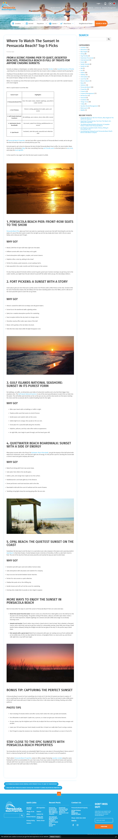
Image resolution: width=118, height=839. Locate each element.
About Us (90, 8)
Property (83, 91)
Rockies (51, 69)
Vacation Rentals (56, 8)
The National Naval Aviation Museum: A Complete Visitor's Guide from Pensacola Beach (95, 125)
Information (84, 77)
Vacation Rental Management (89, 106)
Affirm (28, 814)
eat (68, 148)
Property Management (109, 8)
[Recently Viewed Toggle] (110, 3)
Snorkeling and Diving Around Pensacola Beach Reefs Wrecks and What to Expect (96, 132)
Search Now (101, 23)
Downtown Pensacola (87, 58)
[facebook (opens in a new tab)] (73, 825)
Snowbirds (84, 99)
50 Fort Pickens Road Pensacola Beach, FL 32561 (76, 812)
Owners (39, 811)
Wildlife (83, 110)
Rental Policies (31, 816)
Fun (82, 70)
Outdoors (83, 85)
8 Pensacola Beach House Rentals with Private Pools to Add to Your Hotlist (32, 784)
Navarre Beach (85, 81)
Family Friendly (85, 64)
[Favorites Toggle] (114, 3)
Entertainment (85, 60)
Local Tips (83, 79)
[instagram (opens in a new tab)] (77, 825)
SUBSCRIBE (104, 826)
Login (98, 3)
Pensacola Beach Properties (16, 140)
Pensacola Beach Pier (13, 231)
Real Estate (83, 8)
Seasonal (83, 97)
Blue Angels (84, 51)
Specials (64, 8)
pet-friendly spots (48, 148)
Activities (83, 47)
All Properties (41, 807)
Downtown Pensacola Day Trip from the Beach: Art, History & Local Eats (96, 121)
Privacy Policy (30, 820)
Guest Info (71, 8)
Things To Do (30, 811)
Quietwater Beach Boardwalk (39, 452)
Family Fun (84, 66)
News (82, 83)
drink (71, 148)
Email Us (73, 820)
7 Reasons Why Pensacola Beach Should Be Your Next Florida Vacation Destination (32, 787)
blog (23, 148)
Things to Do (84, 102)
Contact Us (98, 8)
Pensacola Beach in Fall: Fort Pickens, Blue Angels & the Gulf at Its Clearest (97, 118)
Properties (84, 89)
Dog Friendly (84, 56)
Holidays (83, 74)
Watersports (84, 108)
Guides (83, 72)
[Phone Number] (105, 3)
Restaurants (84, 95)
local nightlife (19, 150)
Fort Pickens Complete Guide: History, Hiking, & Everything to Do (94, 128)
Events (83, 62)
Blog (77, 8)
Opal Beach (10, 553)
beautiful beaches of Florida (65, 69)
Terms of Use (41, 820)
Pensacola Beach (86, 87)
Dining (82, 54)
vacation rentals (57, 758)
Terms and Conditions (40, 817)
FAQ (82, 68)
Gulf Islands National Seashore (27, 394)
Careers (28, 823)
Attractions (84, 49)
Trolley (83, 104)
